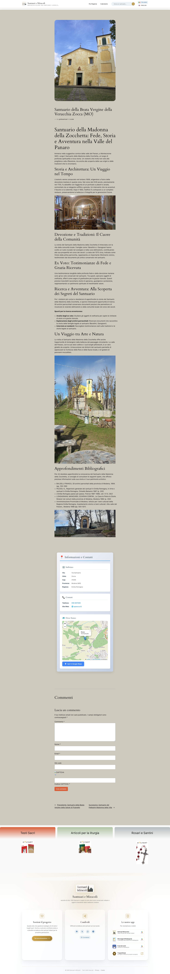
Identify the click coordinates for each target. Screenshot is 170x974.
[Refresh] (56, 775)
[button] (85, 638)
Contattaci (86, 937)
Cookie (103, 970)
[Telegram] (93, 931)
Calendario (104, 4)
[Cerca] (133, 3)
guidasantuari (63, 119)
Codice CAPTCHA (62, 784)
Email (57, 754)
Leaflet (88, 659)
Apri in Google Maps (74, 664)
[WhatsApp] (88, 931)
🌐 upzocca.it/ (77, 606)
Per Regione (93, 4)
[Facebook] (77, 931)
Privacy (97, 970)
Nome (58, 744)
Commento (60, 722)
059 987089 (76, 603)
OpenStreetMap (96, 659)
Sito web (58, 763)
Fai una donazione (41, 938)
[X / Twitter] (82, 931)
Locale (72, 119)
